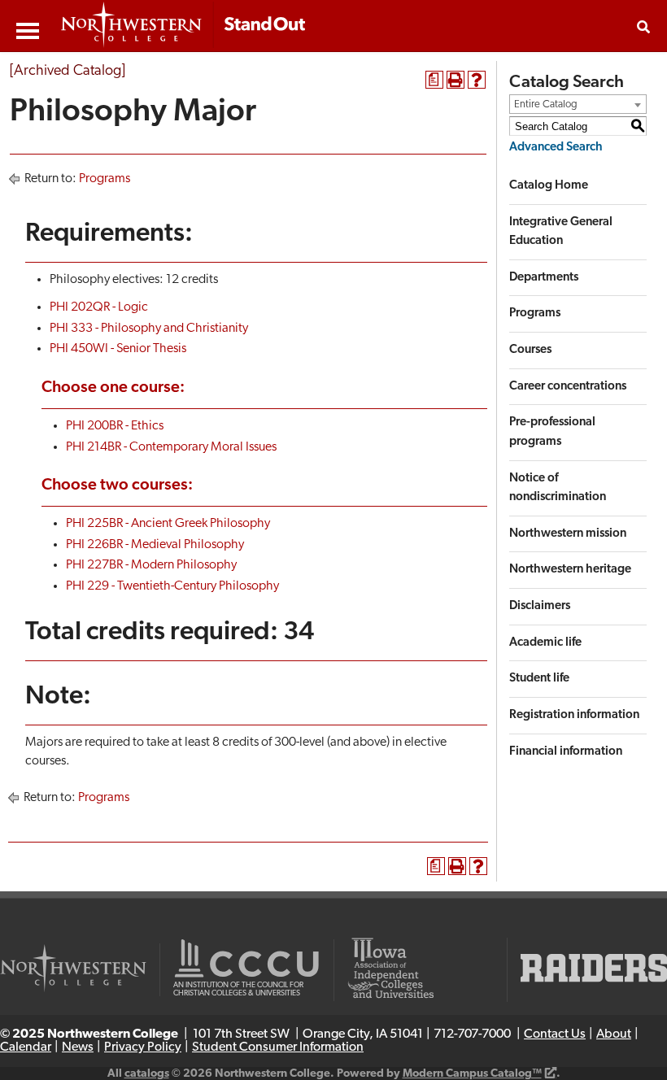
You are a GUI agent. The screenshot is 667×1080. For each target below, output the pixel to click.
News (78, 1047)
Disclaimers (539, 606)
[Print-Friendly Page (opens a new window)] (455, 80)
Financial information (565, 752)
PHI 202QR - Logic (99, 307)
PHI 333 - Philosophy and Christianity (149, 328)
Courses (530, 350)
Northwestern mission (567, 534)
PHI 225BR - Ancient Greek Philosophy (168, 523)
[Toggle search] (643, 27)
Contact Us (555, 1034)
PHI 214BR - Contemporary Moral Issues (171, 447)
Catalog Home (548, 186)
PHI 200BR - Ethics (114, 426)
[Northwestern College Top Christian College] (183, 26)
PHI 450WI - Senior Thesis (118, 348)
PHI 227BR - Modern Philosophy (151, 565)
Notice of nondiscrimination (557, 488)
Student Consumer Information (278, 1047)
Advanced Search (556, 148)
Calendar (25, 1047)
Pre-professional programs (552, 432)
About (613, 1034)
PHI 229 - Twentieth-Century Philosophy (172, 586)
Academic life (545, 643)
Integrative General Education (561, 232)
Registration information (574, 715)
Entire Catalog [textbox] (546, 104)
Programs (104, 178)
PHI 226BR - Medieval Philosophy (155, 544)
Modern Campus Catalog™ (472, 1074)
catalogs (146, 1074)
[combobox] (578, 104)
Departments (543, 278)
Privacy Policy (142, 1047)
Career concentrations (567, 387)
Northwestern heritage (570, 570)
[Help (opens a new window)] (477, 80)
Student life (539, 679)
